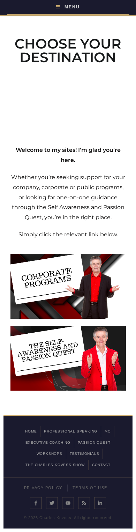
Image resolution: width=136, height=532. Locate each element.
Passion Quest (94, 442)
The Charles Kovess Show (54, 465)
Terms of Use (90, 488)
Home (31, 431)
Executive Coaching (47, 442)
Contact (101, 465)
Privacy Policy (43, 488)
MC (108, 431)
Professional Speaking (70, 431)
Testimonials (84, 454)
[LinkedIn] (100, 503)
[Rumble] (84, 503)
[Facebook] (36, 503)
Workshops (49, 454)
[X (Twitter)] (52, 503)
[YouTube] (68, 503)
